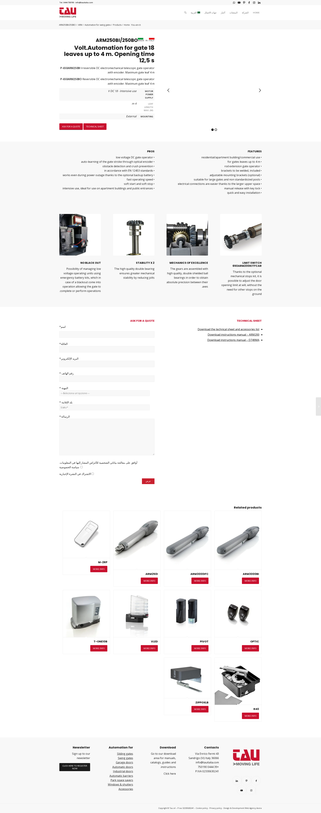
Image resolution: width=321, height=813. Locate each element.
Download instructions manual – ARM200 (233, 334)
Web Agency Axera (253, 808)
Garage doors (124, 762)
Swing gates (125, 758)
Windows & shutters (120, 784)
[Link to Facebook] (249, 2)
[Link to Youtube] (239, 2)
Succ (260, 90)
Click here (170, 773)
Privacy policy (215, 808)
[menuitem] (256, 12)
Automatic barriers (121, 776)
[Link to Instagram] (254, 2)
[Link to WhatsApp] (234, 2)
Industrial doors (123, 771)
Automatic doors (122, 767)
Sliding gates (125, 754)
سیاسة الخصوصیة (69, 467)
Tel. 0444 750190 (66, 2)
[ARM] (318, 406)
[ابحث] (185, 12)
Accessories (126, 789)
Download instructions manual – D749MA (233, 340)
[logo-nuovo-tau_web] (67, 12)
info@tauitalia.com (84, 2)
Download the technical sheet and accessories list (228, 329)
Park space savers (122, 780)
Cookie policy (202, 808)
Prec (168, 90)
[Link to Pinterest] (244, 2)
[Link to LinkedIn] (259, 2)
